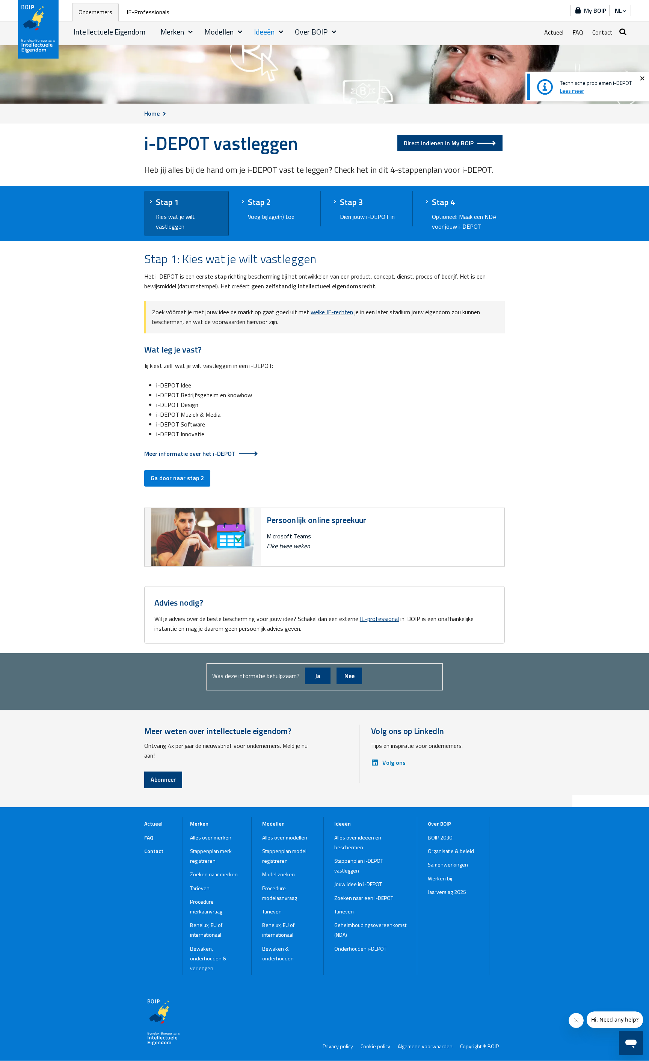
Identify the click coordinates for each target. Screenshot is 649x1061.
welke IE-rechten (332, 311)
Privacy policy (338, 1046)
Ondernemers (95, 12)
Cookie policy (375, 1046)
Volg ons (394, 762)
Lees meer (572, 91)
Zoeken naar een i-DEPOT (363, 898)
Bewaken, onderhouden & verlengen (208, 958)
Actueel (553, 32)
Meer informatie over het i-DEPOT (189, 453)
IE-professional (379, 618)
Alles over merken (210, 837)
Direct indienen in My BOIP (439, 143)
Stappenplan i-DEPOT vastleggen (358, 865)
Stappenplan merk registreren (211, 856)
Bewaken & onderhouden (278, 953)
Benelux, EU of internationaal (206, 930)
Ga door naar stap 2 (177, 477)
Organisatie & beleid (451, 851)
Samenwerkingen (448, 864)
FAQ (577, 32)
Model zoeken (278, 874)
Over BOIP (311, 32)
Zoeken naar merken (214, 874)
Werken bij (440, 878)
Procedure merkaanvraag (206, 906)
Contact (602, 32)
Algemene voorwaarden (425, 1046)
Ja (317, 675)
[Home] (38, 29)
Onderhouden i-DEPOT (360, 948)
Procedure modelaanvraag (279, 893)
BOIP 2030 (440, 837)
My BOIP (595, 10)
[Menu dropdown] (190, 32)
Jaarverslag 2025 (447, 892)
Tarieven (200, 888)
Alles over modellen (284, 837)
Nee (349, 675)
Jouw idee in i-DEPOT (358, 884)
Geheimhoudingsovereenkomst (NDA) (370, 930)
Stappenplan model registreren (284, 856)
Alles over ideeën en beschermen (357, 842)
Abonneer (163, 779)
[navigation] (620, 10)
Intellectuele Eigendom (109, 32)
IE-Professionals (148, 12)
